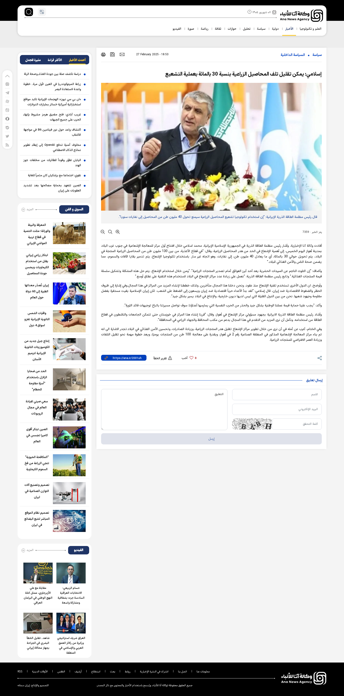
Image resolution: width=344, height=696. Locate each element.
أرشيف (78, 671)
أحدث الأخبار (77, 60)
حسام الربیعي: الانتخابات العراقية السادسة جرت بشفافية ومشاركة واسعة (71, 595)
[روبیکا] (7, 118)
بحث (112, 671)
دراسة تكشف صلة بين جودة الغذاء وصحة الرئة (52, 74)
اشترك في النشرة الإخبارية (154, 671)
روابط (127, 671)
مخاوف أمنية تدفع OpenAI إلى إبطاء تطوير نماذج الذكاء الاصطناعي (52, 148)
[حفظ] (112, 54)
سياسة (317, 55)
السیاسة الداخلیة (293, 55)
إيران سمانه (24, 685)
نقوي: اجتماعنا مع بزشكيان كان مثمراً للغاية (54, 175)
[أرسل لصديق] (122, 54)
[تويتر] (7, 136)
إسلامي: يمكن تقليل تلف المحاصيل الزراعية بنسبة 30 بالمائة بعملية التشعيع (243, 74)
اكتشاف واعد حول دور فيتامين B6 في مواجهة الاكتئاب (52, 132)
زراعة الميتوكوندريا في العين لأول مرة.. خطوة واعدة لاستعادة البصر (52, 87)
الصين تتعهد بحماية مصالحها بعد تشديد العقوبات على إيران (52, 188)
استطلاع (95, 671)
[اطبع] (103, 54)
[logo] (302, 16)
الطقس (61, 671)
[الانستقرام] (7, 84)
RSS (20, 671)
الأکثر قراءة (55, 60)
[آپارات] (7, 101)
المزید (29, 209)
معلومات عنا (203, 671)
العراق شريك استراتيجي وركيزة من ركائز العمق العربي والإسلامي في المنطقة (71, 645)
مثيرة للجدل (33, 60)
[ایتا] (7, 110)
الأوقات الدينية (40, 671)
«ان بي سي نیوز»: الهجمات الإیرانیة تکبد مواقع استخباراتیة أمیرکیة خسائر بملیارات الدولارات (52, 102)
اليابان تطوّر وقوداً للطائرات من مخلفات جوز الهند (52, 163)
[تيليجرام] (7, 92)
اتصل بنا (182, 671)
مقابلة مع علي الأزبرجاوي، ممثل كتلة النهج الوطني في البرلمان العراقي (38, 595)
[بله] (7, 127)
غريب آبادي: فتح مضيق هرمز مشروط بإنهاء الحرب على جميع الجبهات (52, 117)
